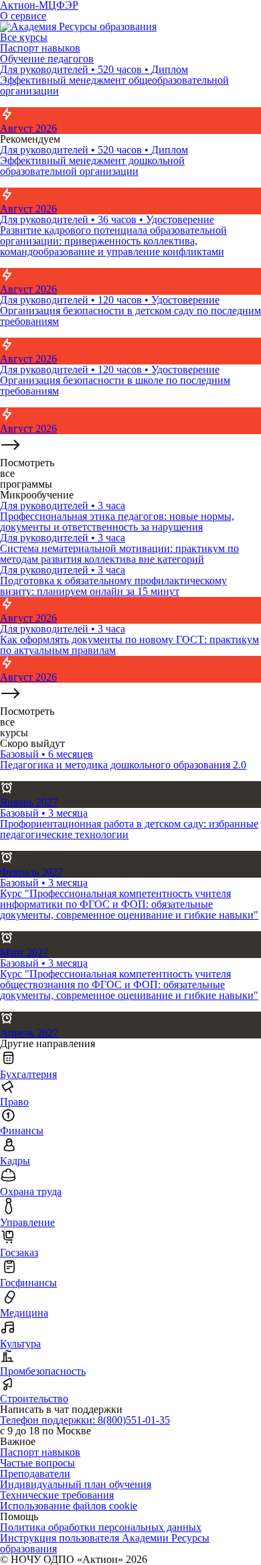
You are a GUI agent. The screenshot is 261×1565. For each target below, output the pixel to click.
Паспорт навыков (40, 48)
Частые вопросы (37, 1463)
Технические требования (57, 1495)
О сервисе (23, 15)
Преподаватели (35, 1473)
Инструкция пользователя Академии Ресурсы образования (104, 1543)
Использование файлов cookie (68, 1505)
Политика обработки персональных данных (100, 1527)
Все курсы (24, 37)
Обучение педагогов (47, 58)
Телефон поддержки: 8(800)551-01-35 (85, 1420)
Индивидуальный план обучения (75, 1484)
